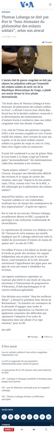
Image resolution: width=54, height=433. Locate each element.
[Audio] (22, 429)
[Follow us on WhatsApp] (4, 417)
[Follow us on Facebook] (10, 417)
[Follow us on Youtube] (23, 417)
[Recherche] (46, 429)
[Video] (34, 429)
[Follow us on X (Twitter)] (17, 417)
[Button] (47, 42)
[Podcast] (42, 417)
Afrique (6, 12)
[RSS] (36, 417)
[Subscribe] (48, 417)
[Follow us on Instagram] (29, 417)
